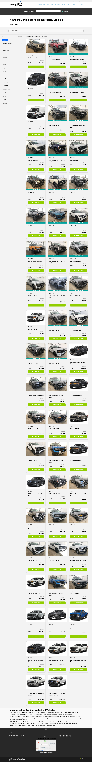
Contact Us (80, 4)
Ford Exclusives (41, 4)
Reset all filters (20, 36)
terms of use (19, 759)
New (48, 4)
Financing (57, 4)
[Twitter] (64, 736)
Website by (78, 758)
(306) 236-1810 (74, 1)
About (73, 4)
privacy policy (23, 759)
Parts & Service (66, 4)
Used (52, 4)
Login (13, 760)
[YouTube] (67, 736)
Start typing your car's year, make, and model (44, 11)
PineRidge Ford (47, 23)
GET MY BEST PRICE (36, 66)
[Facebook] (60, 736)
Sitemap (10, 760)
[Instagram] (70, 736)
